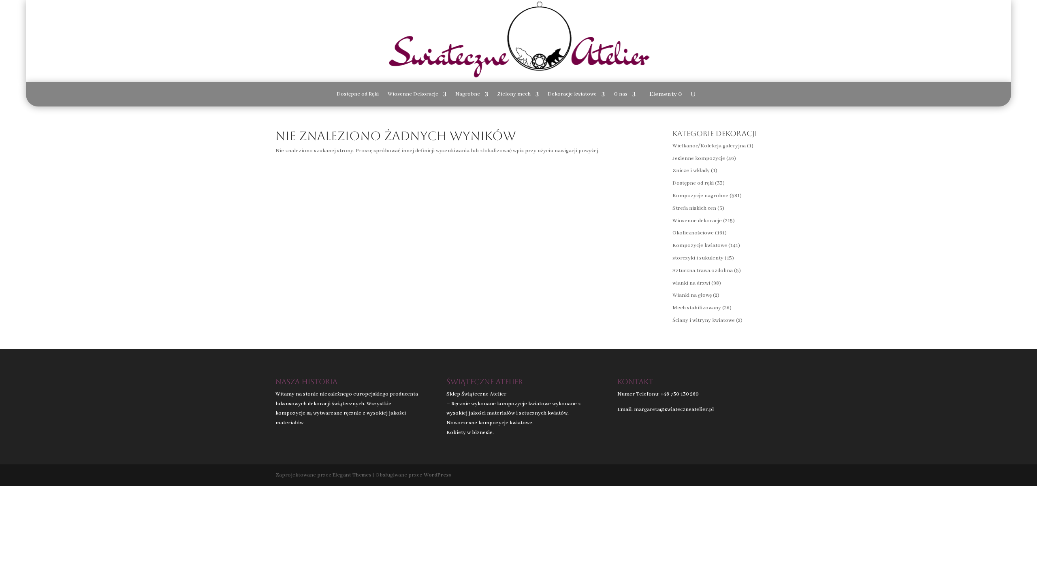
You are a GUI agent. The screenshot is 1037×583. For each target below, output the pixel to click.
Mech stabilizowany (696, 307)
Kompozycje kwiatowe (699, 245)
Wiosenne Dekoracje (413, 94)
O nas (620, 94)
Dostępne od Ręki (358, 94)
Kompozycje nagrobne (700, 195)
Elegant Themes (352, 475)
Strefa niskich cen (694, 208)
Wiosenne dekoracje (697, 220)
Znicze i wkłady (691, 170)
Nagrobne (467, 94)
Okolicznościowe (693, 233)
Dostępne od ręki (693, 183)
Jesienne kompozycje (698, 158)
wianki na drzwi (691, 283)
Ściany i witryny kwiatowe (703, 320)
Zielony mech (514, 94)
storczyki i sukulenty (697, 258)
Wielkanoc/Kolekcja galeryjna (709, 146)
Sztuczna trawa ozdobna (702, 270)
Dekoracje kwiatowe (572, 94)
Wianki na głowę (692, 295)
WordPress (437, 475)
